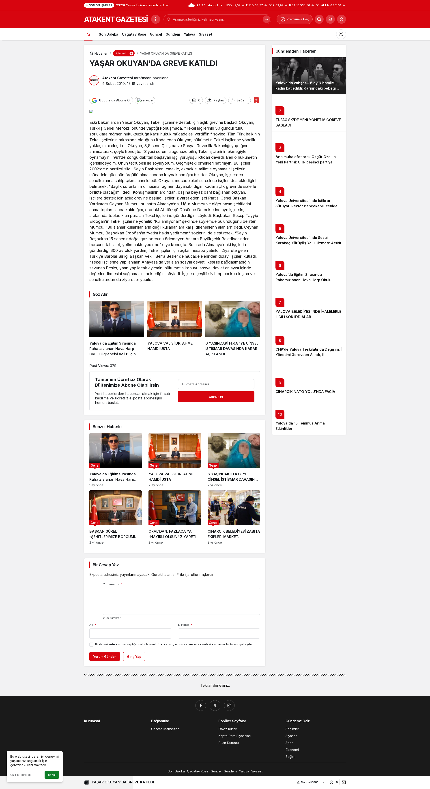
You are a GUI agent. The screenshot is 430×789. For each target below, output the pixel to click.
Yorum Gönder (104, 656)
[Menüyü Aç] (155, 19)
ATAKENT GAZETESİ (116, 19)
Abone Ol (216, 397)
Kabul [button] (52, 775)
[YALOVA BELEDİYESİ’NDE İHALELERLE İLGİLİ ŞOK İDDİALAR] (309, 304)
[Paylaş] (343, 782)
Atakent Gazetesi (117, 78)
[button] (330, 19)
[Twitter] (215, 705)
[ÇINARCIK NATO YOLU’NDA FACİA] (309, 379)
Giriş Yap (134, 656)
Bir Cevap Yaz (106, 564)
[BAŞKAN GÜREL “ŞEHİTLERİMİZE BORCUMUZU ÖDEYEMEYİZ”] (115, 517)
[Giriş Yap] (341, 19)
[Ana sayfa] (88, 34)
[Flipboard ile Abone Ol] (145, 100)
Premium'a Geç (298, 19)
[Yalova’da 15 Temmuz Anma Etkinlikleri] (309, 416)
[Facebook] (200, 705)
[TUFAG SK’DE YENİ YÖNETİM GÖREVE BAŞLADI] (309, 112)
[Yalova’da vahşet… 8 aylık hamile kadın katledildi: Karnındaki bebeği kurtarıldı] (309, 75)
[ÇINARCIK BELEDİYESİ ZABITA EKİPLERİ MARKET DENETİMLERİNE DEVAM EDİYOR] (234, 517)
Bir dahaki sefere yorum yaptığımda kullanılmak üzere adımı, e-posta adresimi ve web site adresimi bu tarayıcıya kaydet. (174, 644)
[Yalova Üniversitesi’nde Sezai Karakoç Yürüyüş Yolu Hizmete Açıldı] (309, 230)
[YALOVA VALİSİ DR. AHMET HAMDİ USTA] (174, 329)
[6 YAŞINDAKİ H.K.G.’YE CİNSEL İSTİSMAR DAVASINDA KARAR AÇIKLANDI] (232, 329)
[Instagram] (229, 705)
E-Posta (185, 624)
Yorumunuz (112, 584)
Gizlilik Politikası (20, 774)
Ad (92, 624)
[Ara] (319, 19)
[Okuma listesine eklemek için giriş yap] (256, 100)
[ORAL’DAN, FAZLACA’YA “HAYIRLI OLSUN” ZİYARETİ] (174, 517)
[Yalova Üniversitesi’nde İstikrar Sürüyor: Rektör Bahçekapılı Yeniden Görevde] (309, 190)
